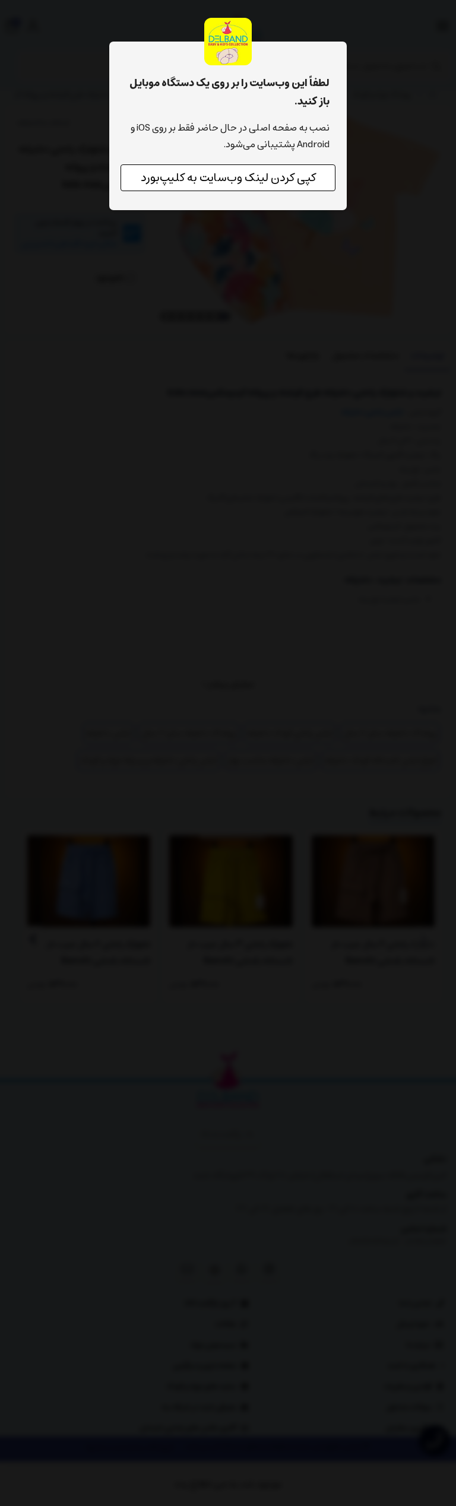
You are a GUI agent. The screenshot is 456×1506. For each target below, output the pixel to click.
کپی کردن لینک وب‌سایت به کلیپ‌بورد (228, 178)
